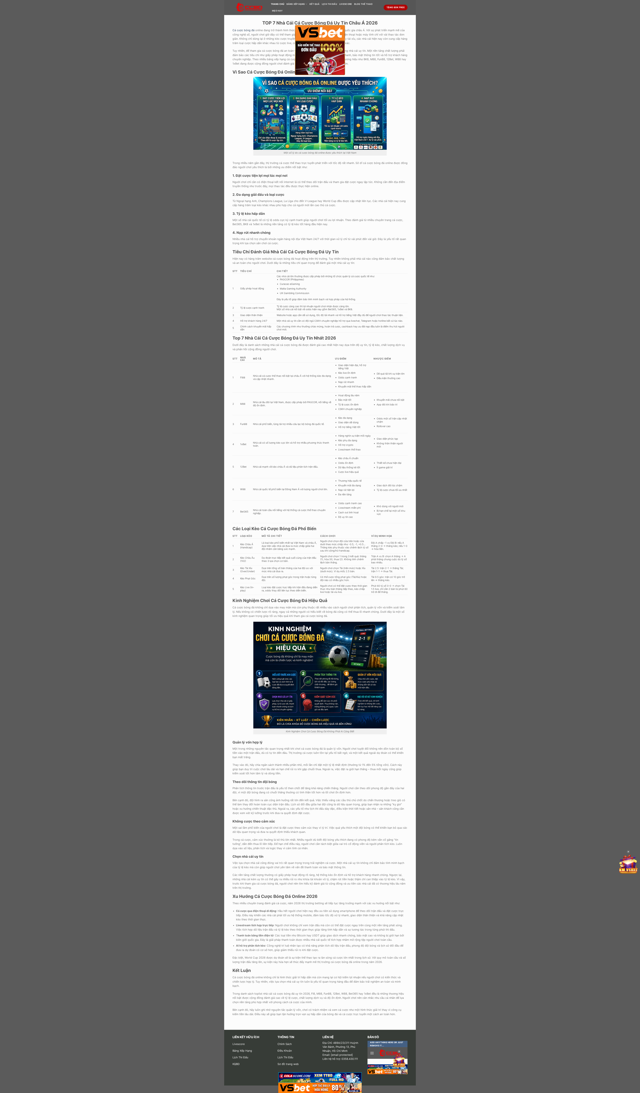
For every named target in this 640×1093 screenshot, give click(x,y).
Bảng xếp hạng (295, 4)
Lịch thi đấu (329, 4)
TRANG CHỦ (277, 4)
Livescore (345, 4)
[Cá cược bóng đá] (249, 7)
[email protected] (342, 1054)
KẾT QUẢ (315, 4)
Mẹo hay (277, 11)
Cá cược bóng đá (243, 30)
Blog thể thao (363, 4)
